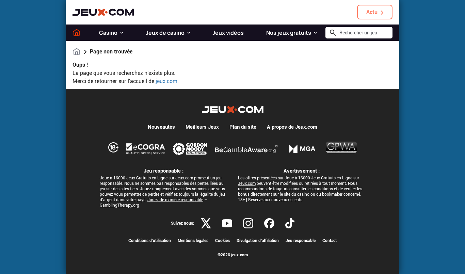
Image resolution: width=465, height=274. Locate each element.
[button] (121, 33)
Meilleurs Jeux (202, 127)
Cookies (222, 241)
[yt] (227, 223)
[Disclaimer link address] (145, 149)
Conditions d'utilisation (149, 241)
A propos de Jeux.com (292, 127)
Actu (372, 12)
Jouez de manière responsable (175, 199)
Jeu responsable (301, 241)
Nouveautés (161, 127)
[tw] (206, 223)
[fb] (269, 223)
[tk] (289, 223)
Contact (329, 241)
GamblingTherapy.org (119, 205)
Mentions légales (193, 241)
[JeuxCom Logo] (103, 12)
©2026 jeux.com (233, 255)
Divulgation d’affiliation (258, 241)
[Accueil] (77, 33)
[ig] (248, 223)
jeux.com (166, 81)
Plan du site (242, 127)
